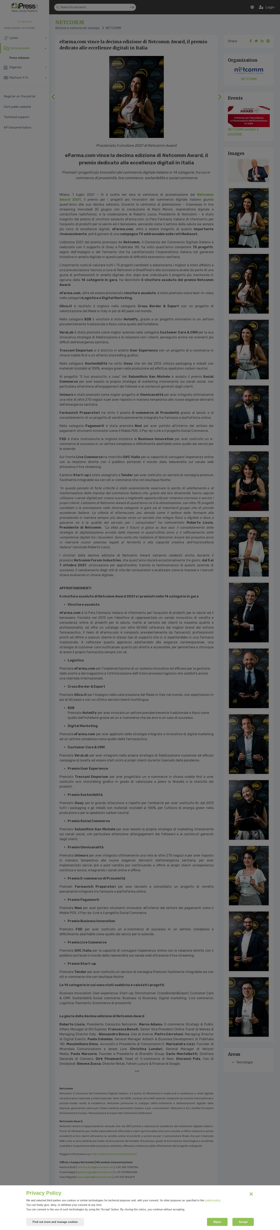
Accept (243, 1221)
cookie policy (212, 1200)
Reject (217, 1221)
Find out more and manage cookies (55, 1221)
